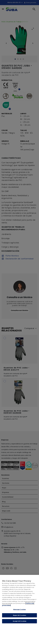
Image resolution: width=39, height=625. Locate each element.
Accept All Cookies (19, 621)
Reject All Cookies (19, 615)
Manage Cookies (19, 609)
